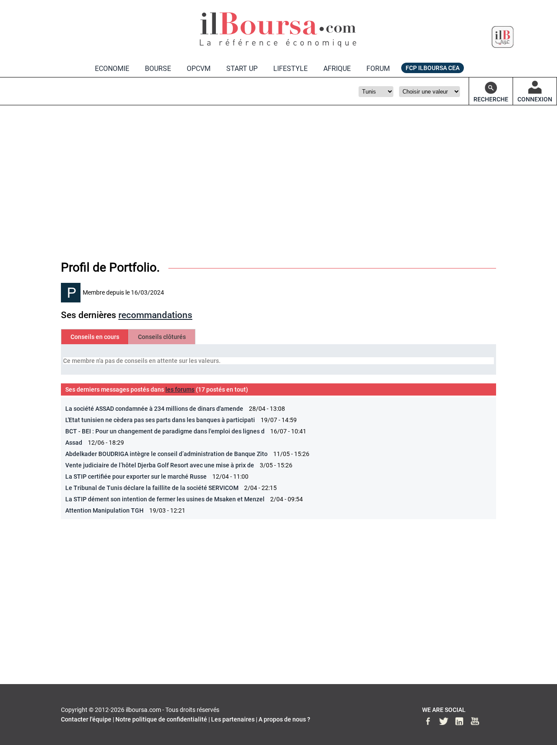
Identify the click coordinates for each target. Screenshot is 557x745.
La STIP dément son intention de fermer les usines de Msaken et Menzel (165, 499)
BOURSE (158, 68)
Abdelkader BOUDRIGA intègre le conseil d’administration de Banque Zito (166, 453)
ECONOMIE (112, 68)
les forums (180, 389)
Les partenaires (233, 719)
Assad (73, 442)
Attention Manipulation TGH (104, 510)
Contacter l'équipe (86, 719)
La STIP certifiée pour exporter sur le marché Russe (136, 476)
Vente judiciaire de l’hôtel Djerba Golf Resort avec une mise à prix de (159, 465)
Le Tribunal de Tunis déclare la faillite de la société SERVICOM (151, 487)
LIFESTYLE (290, 68)
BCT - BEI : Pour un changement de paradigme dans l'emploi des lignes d (165, 431)
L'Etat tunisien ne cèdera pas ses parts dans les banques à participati (160, 419)
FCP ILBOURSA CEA (433, 67)
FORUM (378, 68)
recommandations (155, 315)
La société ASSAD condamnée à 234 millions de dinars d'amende (154, 408)
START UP (242, 68)
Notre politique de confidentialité (161, 719)
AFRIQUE (337, 68)
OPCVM (199, 68)
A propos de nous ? (284, 719)
